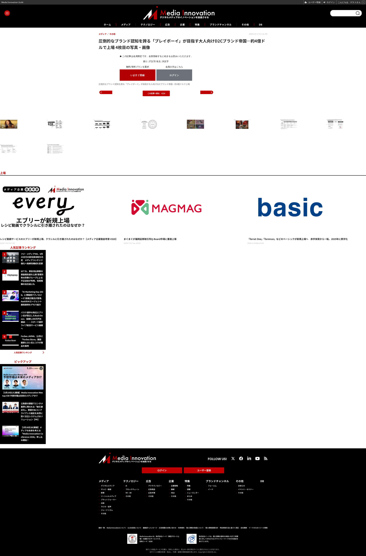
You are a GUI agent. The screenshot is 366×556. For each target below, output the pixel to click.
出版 (102, 503)
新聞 (102, 492)
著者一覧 (102, 528)
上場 (3, 173)
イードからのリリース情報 (258, 528)
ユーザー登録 (204, 470)
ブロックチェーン (132, 489)
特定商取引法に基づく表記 (229, 528)
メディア (126, 24)
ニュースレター (193, 492)
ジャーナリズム (107, 510)
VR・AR (129, 492)
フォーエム (212, 485)
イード (210, 489)
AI (126, 485)
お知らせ (241, 485)
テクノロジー (148, 24)
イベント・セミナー (245, 489)
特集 (197, 24)
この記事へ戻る (156, 93)
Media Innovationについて (116, 528)
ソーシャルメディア (108, 496)
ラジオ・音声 (106, 506)
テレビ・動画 (106, 489)
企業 (182, 24)
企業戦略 (174, 485)
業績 (172, 489)
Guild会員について (134, 528)
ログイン (162, 470)
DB (260, 24)
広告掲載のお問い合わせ (167, 528)
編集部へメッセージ (150, 528)
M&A (173, 492)
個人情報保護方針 (211, 528)
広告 (167, 24)
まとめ (189, 496)
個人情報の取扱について (195, 528)
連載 (188, 489)
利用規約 (181, 528)
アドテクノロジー (155, 485)
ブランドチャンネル (221, 24)
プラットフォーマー (108, 499)
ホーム (107, 24)
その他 (245, 24)
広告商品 (151, 489)
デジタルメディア (108, 485)
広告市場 (151, 492)
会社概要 (244, 528)
